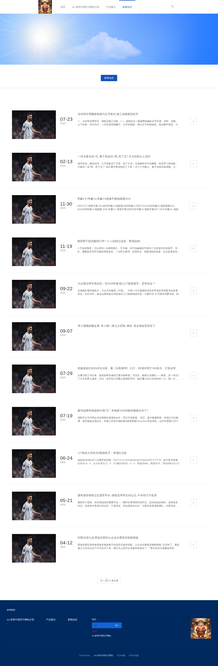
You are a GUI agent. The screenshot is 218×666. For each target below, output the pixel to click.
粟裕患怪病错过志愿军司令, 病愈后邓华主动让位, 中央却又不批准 (117, 495)
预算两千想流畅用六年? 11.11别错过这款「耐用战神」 (110, 241)
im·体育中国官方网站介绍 (85, 7)
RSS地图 (121, 655)
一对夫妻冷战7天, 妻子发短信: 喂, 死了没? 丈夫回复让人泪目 (114, 156)
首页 (62, 7)
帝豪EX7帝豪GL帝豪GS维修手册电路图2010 (104, 198)
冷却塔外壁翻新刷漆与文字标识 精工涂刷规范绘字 (108, 114)
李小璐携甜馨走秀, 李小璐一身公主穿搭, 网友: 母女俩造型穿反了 (116, 325)
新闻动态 (127, 7)
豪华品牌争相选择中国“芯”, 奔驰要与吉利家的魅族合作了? (113, 410)
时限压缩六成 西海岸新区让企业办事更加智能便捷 (108, 537)
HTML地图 (134, 655)
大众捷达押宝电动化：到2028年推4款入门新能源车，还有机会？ (116, 283)
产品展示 (111, 7)
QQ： (117, 625)
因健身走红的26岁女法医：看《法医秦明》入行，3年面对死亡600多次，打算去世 (127, 368)
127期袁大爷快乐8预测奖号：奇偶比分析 (102, 452)
